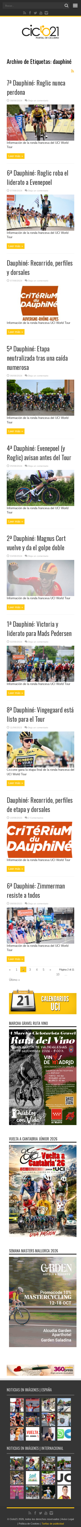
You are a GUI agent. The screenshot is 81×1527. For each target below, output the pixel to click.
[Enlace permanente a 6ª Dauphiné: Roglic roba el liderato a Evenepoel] (40, 229)
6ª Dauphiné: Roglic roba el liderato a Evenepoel (37, 177)
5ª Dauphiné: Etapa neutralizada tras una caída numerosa (37, 358)
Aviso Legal (67, 1519)
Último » (14, 980)
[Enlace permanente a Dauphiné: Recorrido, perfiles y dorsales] (40, 319)
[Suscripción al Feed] (72, 71)
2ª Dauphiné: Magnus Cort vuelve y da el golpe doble (36, 543)
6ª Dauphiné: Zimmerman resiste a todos (36, 890)
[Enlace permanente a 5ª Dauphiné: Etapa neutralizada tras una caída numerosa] (40, 414)
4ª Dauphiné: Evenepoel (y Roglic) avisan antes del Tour (39, 452)
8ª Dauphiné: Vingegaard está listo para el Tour (40, 714)
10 (57, 974)
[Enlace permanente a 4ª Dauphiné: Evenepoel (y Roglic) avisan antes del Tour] (40, 505)
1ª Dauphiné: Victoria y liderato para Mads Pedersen (39, 628)
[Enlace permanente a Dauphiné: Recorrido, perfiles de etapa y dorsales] (40, 857)
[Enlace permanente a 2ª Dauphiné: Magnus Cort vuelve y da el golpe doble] (40, 595)
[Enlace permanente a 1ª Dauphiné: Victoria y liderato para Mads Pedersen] (40, 680)
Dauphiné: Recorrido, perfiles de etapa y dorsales (40, 804)
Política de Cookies (29, 1523)
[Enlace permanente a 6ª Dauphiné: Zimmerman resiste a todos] (40, 942)
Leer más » (15, 156)
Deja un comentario (38, 100)
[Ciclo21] (40, 37)
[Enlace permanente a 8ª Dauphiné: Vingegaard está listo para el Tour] (40, 766)
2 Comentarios (35, 818)
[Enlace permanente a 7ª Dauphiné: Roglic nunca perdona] (40, 139)
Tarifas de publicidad (53, 1523)
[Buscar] (66, 5)
